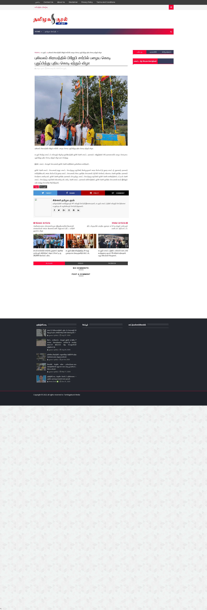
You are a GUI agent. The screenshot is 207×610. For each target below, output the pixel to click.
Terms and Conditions (106, 2)
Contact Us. (48, 2)
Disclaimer (73, 2)
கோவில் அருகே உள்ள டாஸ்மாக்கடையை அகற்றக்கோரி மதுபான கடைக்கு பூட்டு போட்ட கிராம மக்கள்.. (61, 366)
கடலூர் (43, 52)
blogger (49, 263)
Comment (120, 193)
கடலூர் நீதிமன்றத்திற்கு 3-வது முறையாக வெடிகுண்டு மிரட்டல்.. (78, 251)
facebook (112, 263)
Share (72, 193)
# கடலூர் (43, 187)
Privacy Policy (87, 2)
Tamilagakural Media (72, 395)
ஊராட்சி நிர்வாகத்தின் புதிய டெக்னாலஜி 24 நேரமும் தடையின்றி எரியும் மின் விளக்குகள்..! (61, 331)
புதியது (139, 52)
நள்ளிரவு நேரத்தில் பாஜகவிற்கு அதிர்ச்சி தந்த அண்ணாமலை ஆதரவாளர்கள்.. (61, 355)
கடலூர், (64, 68)
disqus (80, 263)
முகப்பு (37, 2)
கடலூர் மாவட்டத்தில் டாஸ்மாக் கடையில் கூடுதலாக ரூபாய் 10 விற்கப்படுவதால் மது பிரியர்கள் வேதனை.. (113, 253)
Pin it (96, 193)
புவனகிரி (153, 52)
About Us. (61, 2)
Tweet (49, 193)
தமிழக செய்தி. (51, 31)
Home (37, 31)
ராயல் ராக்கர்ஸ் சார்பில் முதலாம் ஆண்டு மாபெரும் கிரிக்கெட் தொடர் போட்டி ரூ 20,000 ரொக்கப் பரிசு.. (48, 253)
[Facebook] (77, 402)
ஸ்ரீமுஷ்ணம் (166, 52)
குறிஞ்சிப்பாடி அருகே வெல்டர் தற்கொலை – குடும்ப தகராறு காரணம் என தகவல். (61, 377)
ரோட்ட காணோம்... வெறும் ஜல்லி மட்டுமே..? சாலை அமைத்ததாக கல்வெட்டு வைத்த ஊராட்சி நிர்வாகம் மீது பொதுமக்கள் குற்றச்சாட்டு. (61, 343)
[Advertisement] (129, 19)
